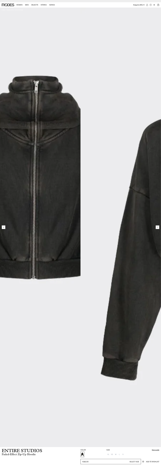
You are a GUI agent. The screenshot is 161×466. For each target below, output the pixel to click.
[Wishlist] (154, 5)
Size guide (155, 450)
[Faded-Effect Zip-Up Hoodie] (82, 454)
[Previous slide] (3, 227)
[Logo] (8, 5)
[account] (147, 5)
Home (3, 10)
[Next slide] (157, 227)
